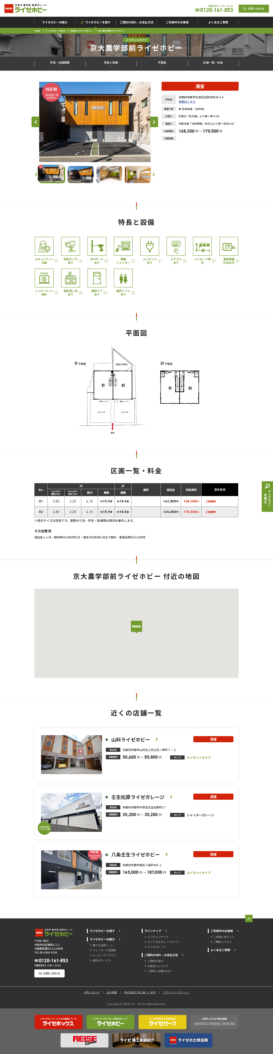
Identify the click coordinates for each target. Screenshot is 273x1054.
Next (156, 121)
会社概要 (112, 992)
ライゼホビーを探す (55, 30)
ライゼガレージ (156, 947)
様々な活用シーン (103, 945)
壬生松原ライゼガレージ (138, 796)
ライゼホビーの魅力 (102, 939)
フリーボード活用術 (104, 950)
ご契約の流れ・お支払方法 (161, 955)
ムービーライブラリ (104, 955)
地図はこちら (187, 101)
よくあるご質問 (220, 950)
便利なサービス (102, 960)
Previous (38, 121)
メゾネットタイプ (158, 936)
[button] (136, 627)
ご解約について (223, 942)
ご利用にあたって (224, 936)
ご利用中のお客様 (222, 931)
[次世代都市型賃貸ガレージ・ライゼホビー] (25, 8)
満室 (200, 86)
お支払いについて (157, 966)
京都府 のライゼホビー (81, 30)
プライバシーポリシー (176, 992)
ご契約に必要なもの (159, 971)
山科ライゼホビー (130, 739)
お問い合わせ (92, 992)
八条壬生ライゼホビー (135, 854)
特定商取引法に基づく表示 (140, 992)
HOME (37, 30)
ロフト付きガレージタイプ (163, 942)
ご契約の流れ (155, 961)
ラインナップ (152, 931)
